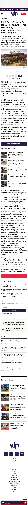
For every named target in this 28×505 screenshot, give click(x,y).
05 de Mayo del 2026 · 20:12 (7, 46)
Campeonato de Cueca (21, 9)
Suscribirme (14, 310)
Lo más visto (5, 148)
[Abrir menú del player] (25, 499)
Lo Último (14, 276)
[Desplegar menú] (2, 14)
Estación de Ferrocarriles (7, 9)
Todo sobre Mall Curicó (14, 143)
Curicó (4, 19)
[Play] (25, 502)
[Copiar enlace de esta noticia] (16, 75)
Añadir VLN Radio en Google (14, 78)
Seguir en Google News (19, 46)
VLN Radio (15, 71)
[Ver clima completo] (6, 14)
